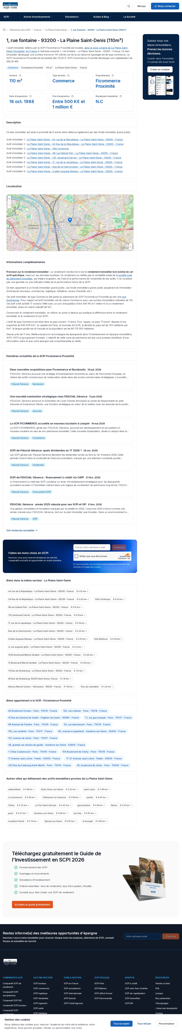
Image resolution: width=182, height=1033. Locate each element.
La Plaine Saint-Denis (56, 30)
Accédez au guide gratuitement (32, 904)
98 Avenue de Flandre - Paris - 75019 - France (33, 724)
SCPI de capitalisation (135, 993)
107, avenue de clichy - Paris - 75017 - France (32, 738)
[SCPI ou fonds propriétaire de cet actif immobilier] (113, 75)
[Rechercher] (128, 6)
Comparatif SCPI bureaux (14, 1005)
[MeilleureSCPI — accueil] (10, 6)
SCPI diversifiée (132, 998)
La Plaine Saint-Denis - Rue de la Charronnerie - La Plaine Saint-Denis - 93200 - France (74, 166)
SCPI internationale (72, 993)
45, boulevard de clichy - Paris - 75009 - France (103, 765)
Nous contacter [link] (167, 6)
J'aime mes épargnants (166, 1008)
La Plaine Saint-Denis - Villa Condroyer (48, 148)
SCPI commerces (41, 988)
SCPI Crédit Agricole (73, 1003)
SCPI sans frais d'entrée (136, 988)
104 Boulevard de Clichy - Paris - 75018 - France (88, 751)
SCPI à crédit (131, 983)
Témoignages (161, 1003)
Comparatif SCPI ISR (12, 1000)
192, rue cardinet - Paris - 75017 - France (30, 731)
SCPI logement (40, 1003)
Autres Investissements (37, 16)
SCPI (6, 16)
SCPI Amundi (70, 998)
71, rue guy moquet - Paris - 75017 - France (108, 717)
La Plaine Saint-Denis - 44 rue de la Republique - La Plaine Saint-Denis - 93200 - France (75, 139)
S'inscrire (170, 936)
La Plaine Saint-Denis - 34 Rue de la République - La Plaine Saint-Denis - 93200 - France (75, 144)
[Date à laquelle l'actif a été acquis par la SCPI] (30, 96)
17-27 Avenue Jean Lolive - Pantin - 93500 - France (94, 758)
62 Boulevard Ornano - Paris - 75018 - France (32, 710)
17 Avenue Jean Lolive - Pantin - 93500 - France (34, 758)
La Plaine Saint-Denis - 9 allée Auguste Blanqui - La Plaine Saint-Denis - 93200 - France (75, 171)
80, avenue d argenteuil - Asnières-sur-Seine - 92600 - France (92, 731)
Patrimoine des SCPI (20, 30)
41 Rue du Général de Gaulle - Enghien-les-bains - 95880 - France (43, 717)
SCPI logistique (40, 993)
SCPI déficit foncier (103, 993)
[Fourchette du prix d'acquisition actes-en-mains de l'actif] (72, 96)
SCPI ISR (129, 1003)
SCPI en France (71, 983)
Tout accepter (121, 1023)
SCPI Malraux (100, 988)
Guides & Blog (101, 16)
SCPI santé (38, 1008)
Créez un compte (160, 69)
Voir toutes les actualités (20, 530)
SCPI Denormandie (103, 998)
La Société (129, 16)
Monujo (141, 6)
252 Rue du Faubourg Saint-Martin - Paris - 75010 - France (39, 765)
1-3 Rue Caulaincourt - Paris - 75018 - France (32, 751)
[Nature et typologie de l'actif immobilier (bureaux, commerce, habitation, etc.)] (68, 75)
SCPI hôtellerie (40, 1013)
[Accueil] (4, 29)
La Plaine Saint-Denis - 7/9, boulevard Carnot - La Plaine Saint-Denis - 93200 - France (74, 157)
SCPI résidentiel (40, 998)
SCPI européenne (72, 988)
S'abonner (119, 547)
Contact (159, 1013)
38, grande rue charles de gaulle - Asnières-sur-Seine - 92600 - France (46, 744)
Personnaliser (166, 1023)
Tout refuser (144, 1023)
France (37, 30)
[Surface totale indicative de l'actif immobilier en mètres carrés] (20, 75)
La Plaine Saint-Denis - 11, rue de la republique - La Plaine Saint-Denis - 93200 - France (74, 162)
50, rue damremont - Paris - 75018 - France (87, 724)
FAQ (157, 988)
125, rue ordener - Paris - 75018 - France (85, 710)
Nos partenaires (162, 998)
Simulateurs (71, 16)
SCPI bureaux (39, 983)
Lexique (159, 993)
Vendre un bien (162, 983)
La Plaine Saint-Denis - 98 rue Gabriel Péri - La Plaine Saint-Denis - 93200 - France (72, 153)
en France (31, 51)
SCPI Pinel (99, 983)
